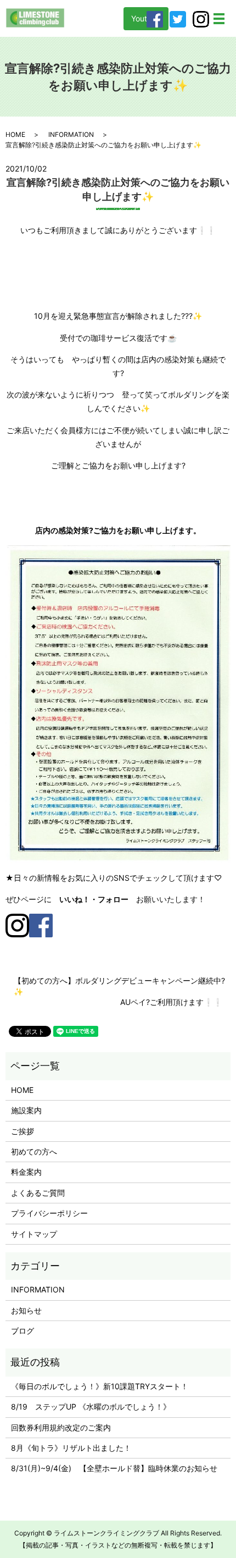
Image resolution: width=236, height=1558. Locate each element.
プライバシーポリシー (49, 1213)
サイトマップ (34, 1234)
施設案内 (26, 1110)
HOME (15, 134)
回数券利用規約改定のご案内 (61, 1427)
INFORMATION (71, 134)
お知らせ (26, 1310)
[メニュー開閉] (218, 18)
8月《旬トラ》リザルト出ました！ (71, 1447)
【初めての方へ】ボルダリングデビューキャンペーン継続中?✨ (119, 986)
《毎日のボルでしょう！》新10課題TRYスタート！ (99, 1386)
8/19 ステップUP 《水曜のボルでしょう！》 (91, 1406)
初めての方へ (34, 1151)
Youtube (146, 18)
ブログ (22, 1330)
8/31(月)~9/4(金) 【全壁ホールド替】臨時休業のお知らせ (114, 1468)
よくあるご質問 (38, 1192)
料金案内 (26, 1171)
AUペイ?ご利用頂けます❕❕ (171, 1002)
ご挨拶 (22, 1131)
